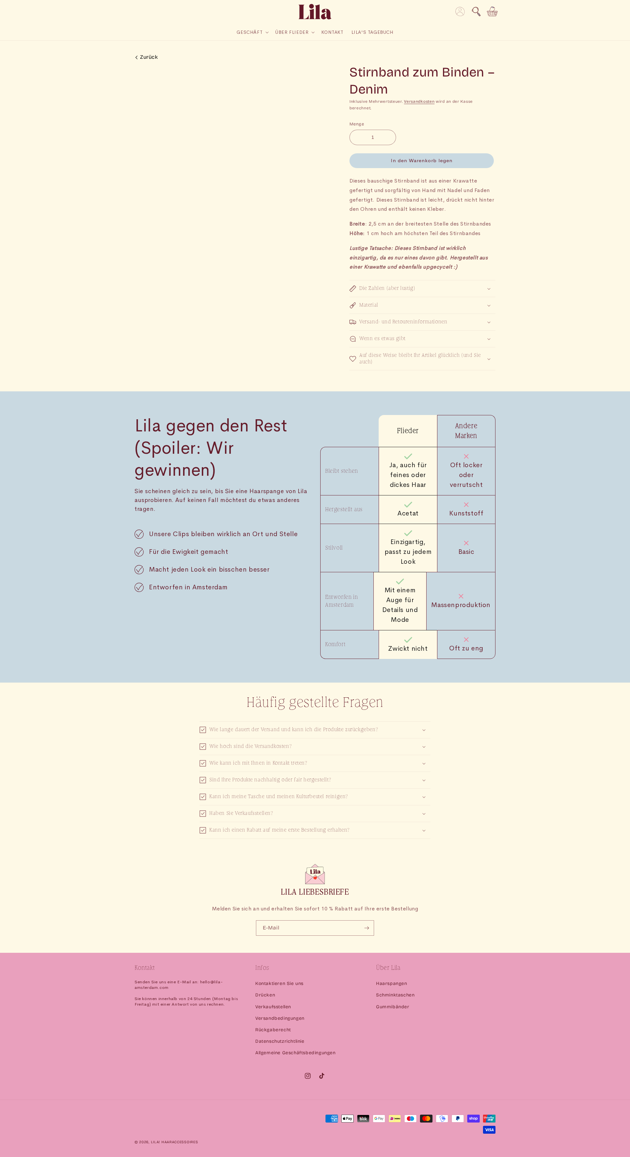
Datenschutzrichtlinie (279, 1041)
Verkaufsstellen (273, 1007)
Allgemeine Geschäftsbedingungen (295, 1053)
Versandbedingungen (279, 1018)
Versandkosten (419, 101)
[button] (476, 11)
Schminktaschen (395, 995)
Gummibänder (393, 1007)
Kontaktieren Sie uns (279, 983)
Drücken (265, 995)
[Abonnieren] (366, 928)
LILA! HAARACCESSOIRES (174, 1142)
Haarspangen (391, 983)
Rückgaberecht (273, 1030)
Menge (356, 124)
